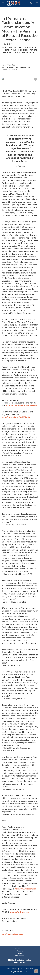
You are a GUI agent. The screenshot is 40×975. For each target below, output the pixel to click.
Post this (21, 166)
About (20, 953)
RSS (21, 968)
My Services (19, 955)
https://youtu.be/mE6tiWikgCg (16, 417)
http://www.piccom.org (25, 889)
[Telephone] (31, 3)
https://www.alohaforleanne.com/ (21, 406)
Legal (8, 968)
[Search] (37, 3)
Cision (23, 972)
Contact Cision (19, 949)
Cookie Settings (29, 968)
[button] (20, 79)
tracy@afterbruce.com (19, 912)
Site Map (14, 968)
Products (20, 951)
